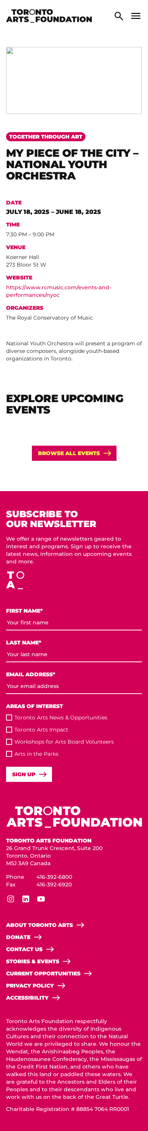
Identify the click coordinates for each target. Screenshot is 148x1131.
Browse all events (69, 453)
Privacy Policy (30, 985)
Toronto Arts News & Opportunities (60, 717)
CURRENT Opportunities (43, 973)
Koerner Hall (22, 257)
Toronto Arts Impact (41, 729)
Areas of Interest (34, 706)
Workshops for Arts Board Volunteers (64, 741)
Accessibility (27, 997)
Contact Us (24, 949)
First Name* (24, 611)
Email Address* (30, 674)
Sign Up (23, 774)
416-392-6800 (54, 877)
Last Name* (23, 643)
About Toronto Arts (39, 925)
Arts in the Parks (36, 753)
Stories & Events (32, 961)
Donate (18, 937)
